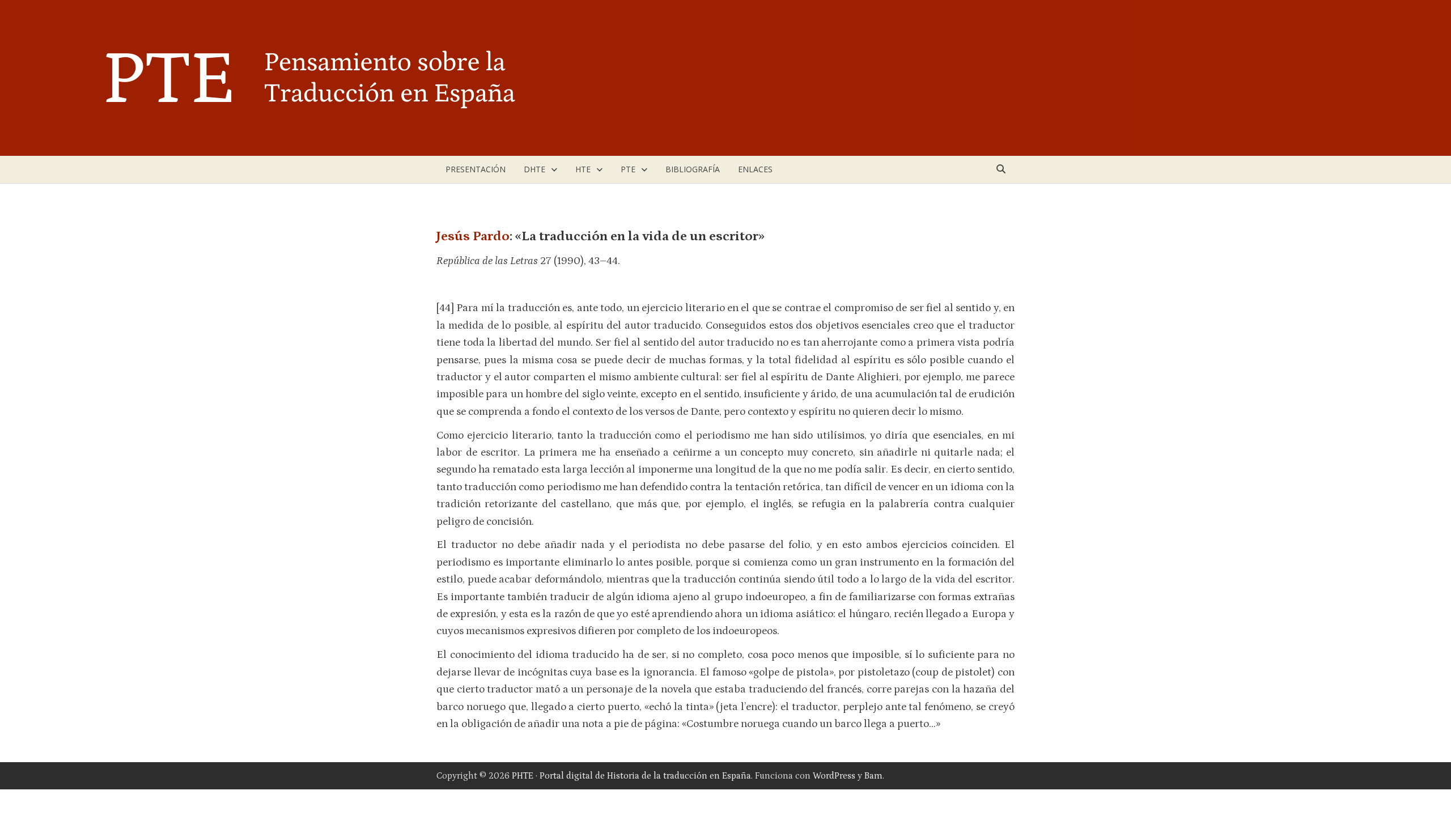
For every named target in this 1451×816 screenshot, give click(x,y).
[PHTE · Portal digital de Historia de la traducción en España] (567, 77)
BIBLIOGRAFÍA (692, 169)
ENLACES (755, 169)
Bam (873, 776)
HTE (583, 169)
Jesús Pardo (473, 236)
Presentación (476, 169)
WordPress (834, 776)
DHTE (534, 169)
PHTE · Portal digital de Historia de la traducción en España (631, 776)
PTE (628, 169)
